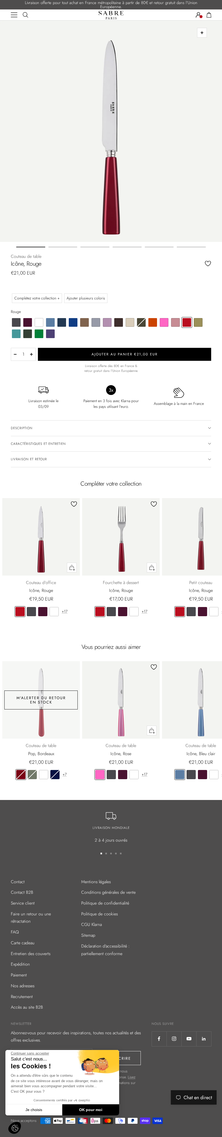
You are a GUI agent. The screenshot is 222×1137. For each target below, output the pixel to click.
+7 (65, 774)
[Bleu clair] (179, 774)
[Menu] (14, 15)
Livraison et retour (29, 459)
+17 (64, 611)
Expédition (20, 964)
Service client (23, 903)
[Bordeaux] (20, 774)
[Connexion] (198, 15)
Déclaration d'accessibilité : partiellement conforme (105, 950)
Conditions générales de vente (108, 892)
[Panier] (209, 15)
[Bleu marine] (55, 774)
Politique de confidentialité (105, 903)
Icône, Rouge (41, 590)
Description (21, 428)
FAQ (15, 932)
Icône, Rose (120, 754)
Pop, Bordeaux (41, 754)
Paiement (19, 975)
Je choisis (33, 1110)
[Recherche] (25, 15)
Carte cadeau (22, 943)
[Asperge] (32, 774)
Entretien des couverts (30, 954)
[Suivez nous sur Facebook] (159, 1038)
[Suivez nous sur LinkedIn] (203, 1038)
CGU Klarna (91, 924)
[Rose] (99, 774)
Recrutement (22, 996)
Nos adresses (22, 986)
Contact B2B (22, 892)
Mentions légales (96, 882)
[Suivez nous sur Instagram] (173, 1038)
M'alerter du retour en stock (41, 700)
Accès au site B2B (27, 1007)
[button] (14, 1127)
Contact (18, 882)
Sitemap (88, 935)
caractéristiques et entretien (38, 443)
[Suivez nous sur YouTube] (188, 1038)
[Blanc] (54, 611)
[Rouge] (20, 611)
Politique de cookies (99, 914)
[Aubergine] (42, 611)
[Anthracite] (31, 611)
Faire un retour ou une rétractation (31, 918)
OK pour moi (90, 1110)
